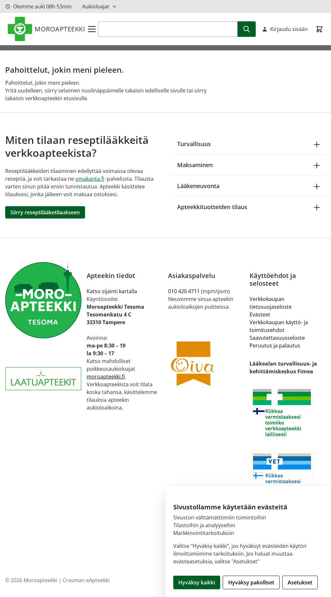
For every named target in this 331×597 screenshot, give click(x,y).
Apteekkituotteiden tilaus (212, 207)
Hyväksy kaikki (196, 582)
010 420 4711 (184, 291)
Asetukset (300, 582)
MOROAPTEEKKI (60, 29)
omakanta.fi (89, 178)
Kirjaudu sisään (289, 29)
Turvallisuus (194, 144)
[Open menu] (92, 29)
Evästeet (260, 314)
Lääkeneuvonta (198, 186)
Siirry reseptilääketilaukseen (45, 212)
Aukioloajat (95, 6)
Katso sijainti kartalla (112, 291)
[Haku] (247, 29)
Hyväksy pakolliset (251, 582)
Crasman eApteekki (86, 580)
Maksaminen (195, 165)
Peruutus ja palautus (275, 345)
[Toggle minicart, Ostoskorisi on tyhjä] (319, 29)
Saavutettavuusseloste (277, 337)
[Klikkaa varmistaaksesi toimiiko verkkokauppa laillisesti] (288, 413)
